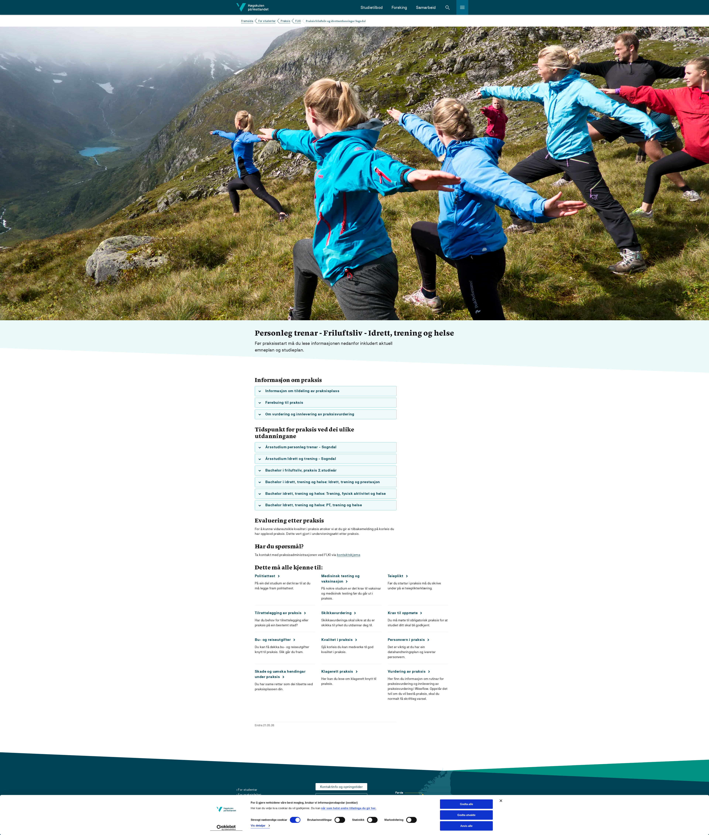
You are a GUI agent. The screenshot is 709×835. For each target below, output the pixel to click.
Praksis (285, 21)
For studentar (267, 21)
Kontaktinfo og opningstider (341, 787)
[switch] (340, 820)
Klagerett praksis (337, 671)
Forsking (399, 7)
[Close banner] (501, 800)
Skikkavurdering (336, 613)
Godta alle (466, 804)
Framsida (247, 21)
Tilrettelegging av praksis (278, 613)
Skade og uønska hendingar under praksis (280, 674)
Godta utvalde (466, 815)
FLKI (298, 21)
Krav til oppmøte (403, 613)
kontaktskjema (348, 555)
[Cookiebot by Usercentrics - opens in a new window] (226, 828)
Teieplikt (395, 576)
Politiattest (265, 576)
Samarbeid (426, 7)
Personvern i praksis (406, 640)
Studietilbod (372, 7)
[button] (447, 7)
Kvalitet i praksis (337, 640)
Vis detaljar (258, 825)
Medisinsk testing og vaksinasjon (340, 578)
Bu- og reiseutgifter (273, 640)
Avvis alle (466, 825)
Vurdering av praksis (407, 671)
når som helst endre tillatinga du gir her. (348, 808)
